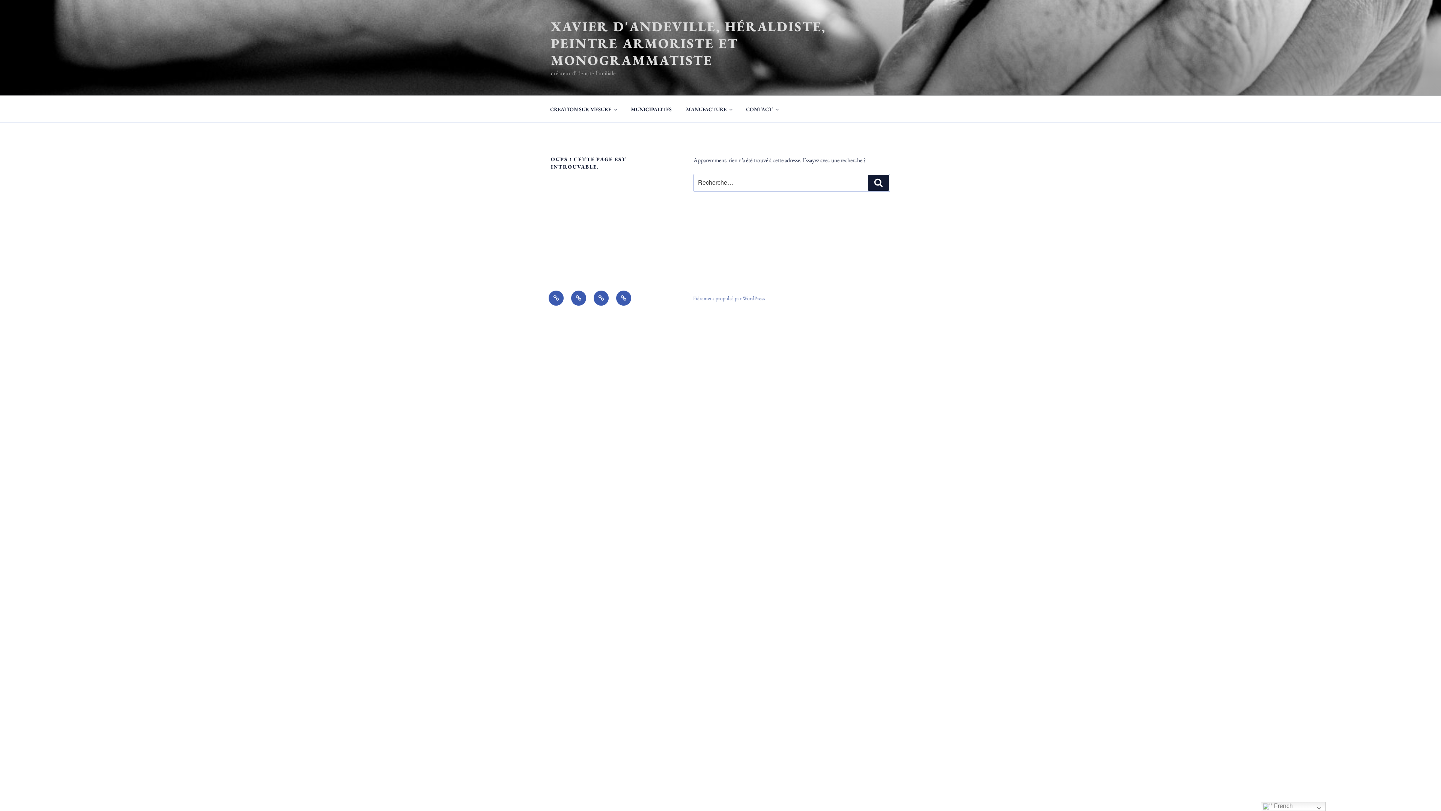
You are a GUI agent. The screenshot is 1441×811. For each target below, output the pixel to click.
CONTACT (759, 109)
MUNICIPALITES (651, 109)
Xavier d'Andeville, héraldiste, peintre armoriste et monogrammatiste (688, 43)
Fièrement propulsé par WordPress (729, 298)
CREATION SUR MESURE (580, 109)
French (1283, 806)
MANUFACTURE (706, 109)
